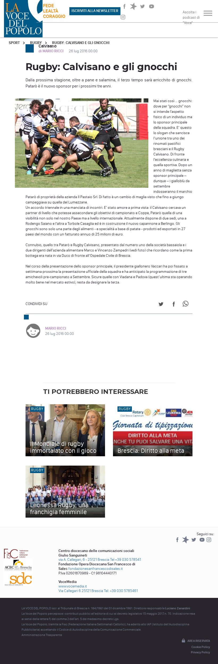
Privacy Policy (200, 652)
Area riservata (198, 641)
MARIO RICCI (55, 328)
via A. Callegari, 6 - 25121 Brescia (83, 559)
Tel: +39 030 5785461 (121, 591)
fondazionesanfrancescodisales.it (95, 568)
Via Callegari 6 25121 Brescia (80, 591)
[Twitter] (194, 542)
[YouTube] (202, 542)
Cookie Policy (200, 647)
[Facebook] (178, 542)
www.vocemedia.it (72, 586)
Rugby (36, 43)
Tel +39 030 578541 (125, 559)
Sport (14, 43)
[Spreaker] (186, 542)
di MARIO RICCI (51, 51)
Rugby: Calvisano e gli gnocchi (81, 43)
